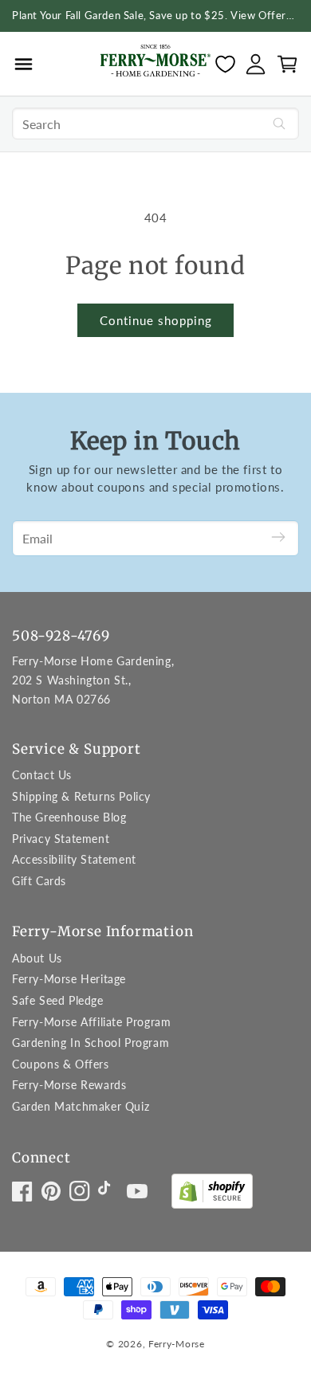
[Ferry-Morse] (155, 63)
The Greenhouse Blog (69, 817)
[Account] (255, 64)
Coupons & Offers (60, 1064)
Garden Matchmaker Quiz (80, 1106)
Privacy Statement (60, 838)
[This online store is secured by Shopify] (212, 1195)
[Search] (279, 123)
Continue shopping (156, 320)
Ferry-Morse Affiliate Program (91, 1022)
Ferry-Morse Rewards (69, 1085)
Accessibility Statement (74, 859)
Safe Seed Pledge (58, 1000)
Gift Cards (39, 881)
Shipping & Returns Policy (81, 796)
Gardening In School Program (90, 1042)
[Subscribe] (278, 538)
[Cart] (287, 64)
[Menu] (23, 64)
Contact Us (42, 775)
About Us (37, 958)
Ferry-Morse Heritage (69, 979)
